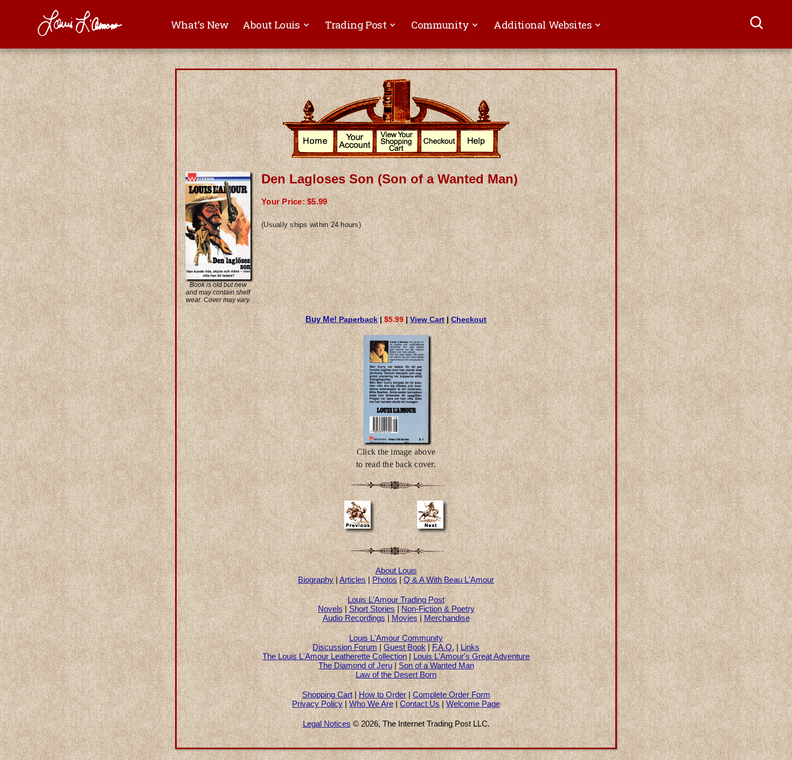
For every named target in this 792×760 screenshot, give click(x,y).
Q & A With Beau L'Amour (449, 579)
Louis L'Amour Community (396, 637)
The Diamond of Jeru (355, 665)
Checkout (469, 319)
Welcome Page (473, 703)
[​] (757, 24)
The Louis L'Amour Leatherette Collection (334, 656)
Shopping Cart (327, 694)
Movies (405, 617)
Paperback (341, 319)
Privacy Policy (317, 703)
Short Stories (372, 608)
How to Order (382, 694)
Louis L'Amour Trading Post (396, 599)
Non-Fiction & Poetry (438, 608)
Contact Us (420, 703)
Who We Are (371, 703)
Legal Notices (327, 723)
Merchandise (447, 617)
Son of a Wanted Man (436, 665)
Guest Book (405, 647)
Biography (316, 579)
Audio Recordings (354, 617)
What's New (200, 24)
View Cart (427, 319)
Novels (330, 608)
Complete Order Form (451, 694)
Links (470, 647)
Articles (352, 579)
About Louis (396, 570)
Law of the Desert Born (396, 674)
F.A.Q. (443, 647)
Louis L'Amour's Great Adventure (471, 656)
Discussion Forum (344, 647)
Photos (384, 579)
